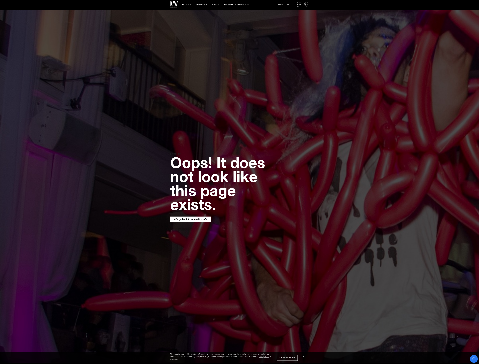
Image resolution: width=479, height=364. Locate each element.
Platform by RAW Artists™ (237, 4)
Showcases (201, 4)
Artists (185, 4)
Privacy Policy (264, 357)
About (215, 4)
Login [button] (280, 4)
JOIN (289, 4)
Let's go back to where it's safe (190, 219)
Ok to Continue (287, 358)
